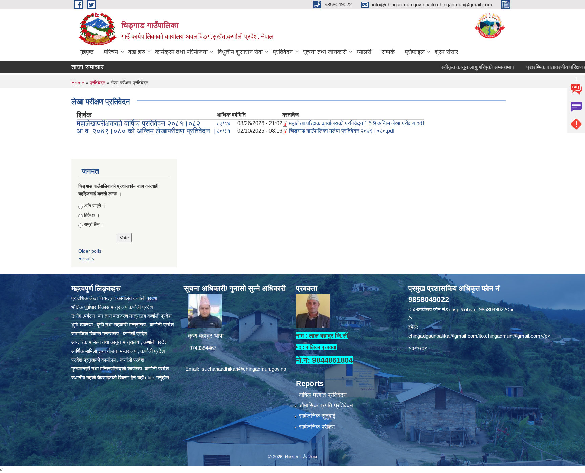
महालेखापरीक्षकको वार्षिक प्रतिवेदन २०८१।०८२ (138, 123)
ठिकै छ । (92, 215)
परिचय (111, 52)
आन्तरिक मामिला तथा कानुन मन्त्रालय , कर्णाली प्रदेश (119, 342)
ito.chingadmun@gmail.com (509, 336)
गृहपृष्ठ (87, 52)
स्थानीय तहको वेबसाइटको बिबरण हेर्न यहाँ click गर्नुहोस (120, 377)
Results (86, 258)
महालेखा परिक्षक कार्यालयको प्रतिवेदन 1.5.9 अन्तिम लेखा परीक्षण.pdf (356, 123)
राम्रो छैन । (94, 224)
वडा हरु (136, 52)
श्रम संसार (446, 52)
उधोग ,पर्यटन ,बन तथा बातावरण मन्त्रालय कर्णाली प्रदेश (121, 316)
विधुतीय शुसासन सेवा (240, 52)
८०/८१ (223, 131)
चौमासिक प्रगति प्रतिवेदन (326, 405)
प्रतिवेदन (283, 52)
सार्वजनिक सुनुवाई (317, 416)
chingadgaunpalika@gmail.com (442, 336)
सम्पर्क (388, 52)
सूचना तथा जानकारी (325, 52)
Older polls (89, 251)
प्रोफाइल (415, 52)
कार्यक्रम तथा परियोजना (181, 52)
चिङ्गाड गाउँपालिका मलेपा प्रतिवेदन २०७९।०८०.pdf (341, 131)
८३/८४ (223, 123)
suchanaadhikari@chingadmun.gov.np (244, 369)
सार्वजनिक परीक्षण (317, 427)
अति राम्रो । (94, 205)
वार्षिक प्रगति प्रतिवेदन (323, 395)
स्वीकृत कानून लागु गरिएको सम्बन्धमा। (463, 67)
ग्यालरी (364, 52)
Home (77, 82)
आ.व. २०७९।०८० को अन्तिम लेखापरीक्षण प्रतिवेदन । (147, 131)
